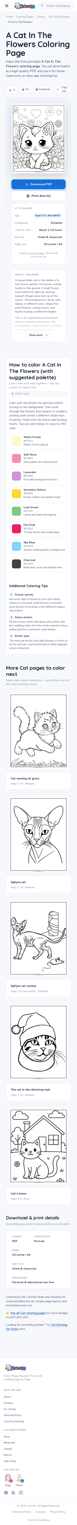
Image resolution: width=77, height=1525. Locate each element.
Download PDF (41, 184)
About (7, 1397)
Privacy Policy (57, 1512)
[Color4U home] (24, 5)
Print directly (41, 196)
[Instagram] (21, 1492)
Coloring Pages (24, 17)
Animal (41, 17)
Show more (36, 335)
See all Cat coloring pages (28, 1313)
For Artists (10, 1409)
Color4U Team (36, 253)
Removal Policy (13, 1415)
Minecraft (9, 1442)
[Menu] (6, 6)
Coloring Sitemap (14, 1421)
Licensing (40, 1512)
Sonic (7, 1436)
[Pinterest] (13, 1492)
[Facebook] (6, 1492)
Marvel (8, 1455)
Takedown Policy (21, 1512)
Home (9, 17)
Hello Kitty (10, 1461)
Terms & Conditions (38, 1520)
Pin (27, 89)
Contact (8, 1403)
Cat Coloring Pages (59, 17)
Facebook (44, 89)
